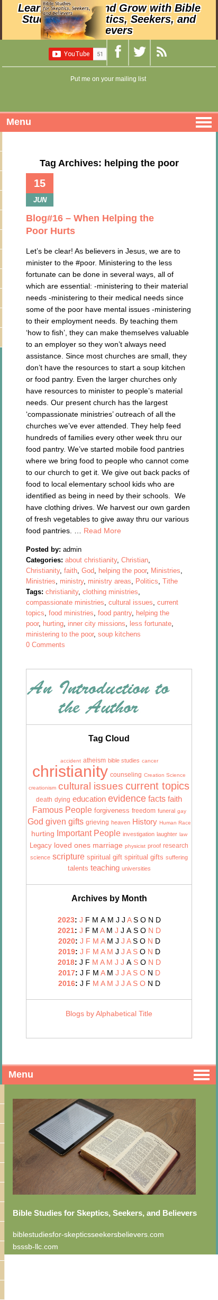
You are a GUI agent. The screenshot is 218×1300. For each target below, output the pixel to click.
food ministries (71, 613)
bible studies (124, 760)
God (87, 571)
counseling (126, 774)
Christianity (43, 571)
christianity (62, 592)
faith (70, 571)
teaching (105, 868)
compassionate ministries (65, 602)
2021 (66, 930)
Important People (89, 833)
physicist (135, 846)
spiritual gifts (144, 857)
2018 (66, 962)
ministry (72, 581)
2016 (66, 983)
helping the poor (122, 571)
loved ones (72, 845)
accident (70, 761)
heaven (120, 822)
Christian (134, 560)
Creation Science (165, 775)
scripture (68, 856)
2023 (66, 920)
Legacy (41, 845)
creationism (42, 788)
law (183, 834)
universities (136, 868)
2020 (66, 941)
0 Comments (45, 645)
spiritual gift (104, 857)
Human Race (175, 823)
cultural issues (130, 602)
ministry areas (109, 581)
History (144, 821)
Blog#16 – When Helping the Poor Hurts (90, 224)
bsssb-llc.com (35, 1246)
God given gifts (56, 821)
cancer (150, 761)
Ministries (165, 571)
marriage (108, 845)
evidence (127, 798)
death (44, 799)
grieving (97, 822)
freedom (144, 810)
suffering (177, 857)
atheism (94, 760)
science (40, 857)
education (89, 799)
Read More (102, 530)
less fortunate (150, 623)
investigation (139, 834)
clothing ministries (110, 592)
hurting (53, 623)
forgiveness (112, 810)
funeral (166, 811)
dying (62, 799)
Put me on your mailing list (108, 79)
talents (78, 868)
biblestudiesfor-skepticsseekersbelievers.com (88, 1234)
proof (154, 845)
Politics (146, 581)
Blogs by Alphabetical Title (109, 1013)
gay (181, 811)
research (175, 845)
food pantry (115, 613)
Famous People (62, 809)
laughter (167, 834)
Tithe (170, 581)
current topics (157, 786)
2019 (66, 951)
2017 (66, 973)
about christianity (91, 560)
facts (157, 798)
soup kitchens (119, 634)
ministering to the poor (60, 634)
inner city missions (96, 623)
